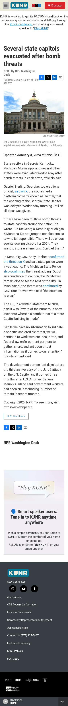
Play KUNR (41, 28)
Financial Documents (19, 612)
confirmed (50, 286)
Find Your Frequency (18, 643)
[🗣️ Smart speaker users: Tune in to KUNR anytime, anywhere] (34, 487)
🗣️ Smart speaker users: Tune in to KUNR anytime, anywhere (34, 517)
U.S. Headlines (16, 416)
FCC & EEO (13, 658)
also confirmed (15, 271)
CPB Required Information (22, 604)
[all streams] (63, 701)
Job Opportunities (17, 627)
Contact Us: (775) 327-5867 (23, 635)
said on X (20, 191)
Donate (56, 5)
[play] (5, 701)
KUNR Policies (15, 651)
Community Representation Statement (29, 620)
